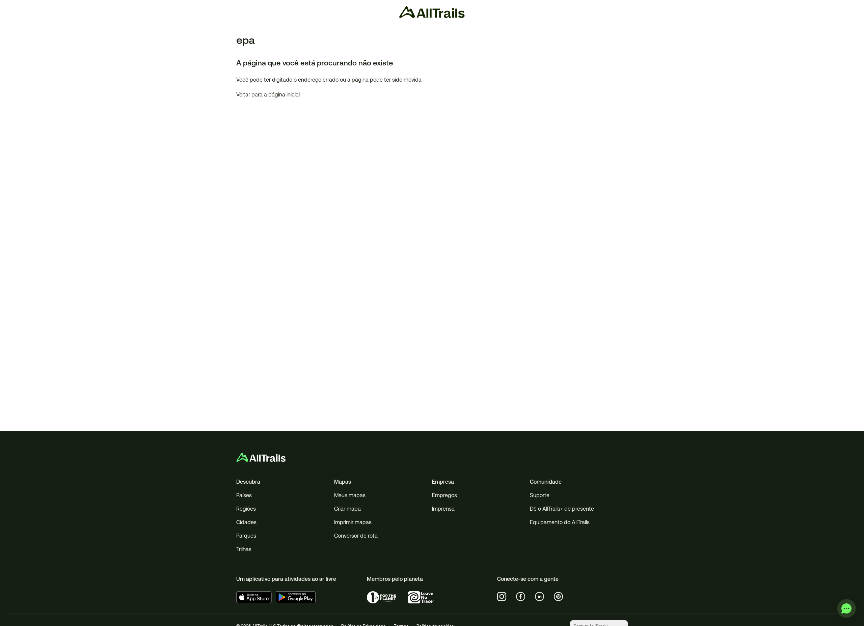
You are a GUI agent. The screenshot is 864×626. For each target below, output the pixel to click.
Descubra (248, 482)
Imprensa (443, 509)
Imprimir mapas (353, 522)
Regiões (246, 509)
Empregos (444, 495)
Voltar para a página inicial (268, 94)
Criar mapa (347, 509)
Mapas (342, 482)
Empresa (443, 482)
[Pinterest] (558, 596)
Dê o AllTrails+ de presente (562, 509)
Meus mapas (350, 495)
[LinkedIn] (539, 596)
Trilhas (243, 549)
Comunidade (546, 482)
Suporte (539, 495)
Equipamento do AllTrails (560, 522)
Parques (246, 536)
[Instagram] (502, 596)
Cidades (246, 522)
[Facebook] (520, 596)
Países (244, 495)
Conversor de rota (356, 536)
